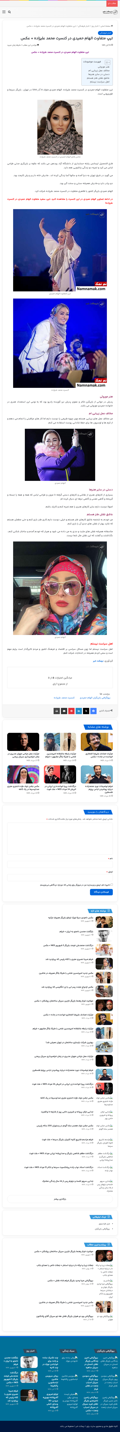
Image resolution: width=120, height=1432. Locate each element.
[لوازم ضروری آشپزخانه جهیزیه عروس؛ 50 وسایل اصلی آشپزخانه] (69, 1401)
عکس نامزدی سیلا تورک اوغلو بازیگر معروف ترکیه (70, 918)
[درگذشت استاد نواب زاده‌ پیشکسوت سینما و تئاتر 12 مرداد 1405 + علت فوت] (104, 1172)
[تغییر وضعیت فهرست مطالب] (106, 62)
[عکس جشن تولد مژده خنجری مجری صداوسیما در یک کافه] (23, 774)
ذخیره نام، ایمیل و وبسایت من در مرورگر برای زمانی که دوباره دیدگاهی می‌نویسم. (75, 885)
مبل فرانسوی (104, 1223)
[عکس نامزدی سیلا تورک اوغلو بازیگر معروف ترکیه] (104, 922)
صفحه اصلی (105, 26)
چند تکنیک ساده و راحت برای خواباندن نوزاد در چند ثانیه (50, 1362)
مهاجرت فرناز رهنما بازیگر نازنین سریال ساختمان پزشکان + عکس (63, 1001)
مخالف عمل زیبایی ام (99, 70)
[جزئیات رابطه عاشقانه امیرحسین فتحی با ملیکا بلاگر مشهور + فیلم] (60, 742)
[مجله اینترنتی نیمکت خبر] (110, 12)
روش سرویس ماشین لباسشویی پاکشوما (51, 1381)
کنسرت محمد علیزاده (64, 698)
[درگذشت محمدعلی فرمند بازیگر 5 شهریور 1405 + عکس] (104, 950)
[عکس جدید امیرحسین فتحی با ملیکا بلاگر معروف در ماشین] (104, 977)
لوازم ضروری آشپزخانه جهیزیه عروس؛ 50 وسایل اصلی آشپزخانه (50, 1401)
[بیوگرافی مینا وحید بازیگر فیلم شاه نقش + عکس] (104, 1289)
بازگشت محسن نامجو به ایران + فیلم (76, 931)
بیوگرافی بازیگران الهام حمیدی (95, 698)
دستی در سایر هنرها (99, 74)
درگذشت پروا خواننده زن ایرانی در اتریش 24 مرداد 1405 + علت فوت (60, 788)
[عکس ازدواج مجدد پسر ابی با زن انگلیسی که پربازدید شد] (104, 991)
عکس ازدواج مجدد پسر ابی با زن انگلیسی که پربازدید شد (67, 987)
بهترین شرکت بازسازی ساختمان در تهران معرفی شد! (69, 1042)
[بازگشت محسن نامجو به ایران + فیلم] (104, 936)
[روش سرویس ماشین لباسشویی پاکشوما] (69, 1380)
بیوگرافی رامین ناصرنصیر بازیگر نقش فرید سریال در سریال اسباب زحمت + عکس (90, 1404)
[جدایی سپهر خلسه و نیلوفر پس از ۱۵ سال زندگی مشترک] (104, 1186)
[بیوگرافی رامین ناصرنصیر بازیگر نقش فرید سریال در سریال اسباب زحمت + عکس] (109, 1402)
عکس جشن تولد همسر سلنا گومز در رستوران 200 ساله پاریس (65, 1126)
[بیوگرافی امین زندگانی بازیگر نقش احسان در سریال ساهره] (109, 1362)
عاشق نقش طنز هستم (98, 78)
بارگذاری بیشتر (60, 1199)
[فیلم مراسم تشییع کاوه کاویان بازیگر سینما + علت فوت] (104, 1144)
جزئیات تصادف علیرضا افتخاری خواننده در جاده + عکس (99, 755)
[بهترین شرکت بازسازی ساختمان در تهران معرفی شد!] (104, 1047)
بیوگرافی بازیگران (102, 1229)
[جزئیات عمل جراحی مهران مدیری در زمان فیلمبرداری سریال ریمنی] (23, 742)
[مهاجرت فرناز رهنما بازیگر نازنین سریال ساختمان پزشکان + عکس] (104, 1005)
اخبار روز (94, 26)
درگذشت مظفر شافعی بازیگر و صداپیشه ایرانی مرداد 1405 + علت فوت (61, 1153)
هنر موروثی (104, 67)
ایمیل (109, 871)
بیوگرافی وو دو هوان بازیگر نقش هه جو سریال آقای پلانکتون (64, 1316)
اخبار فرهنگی (83, 26)
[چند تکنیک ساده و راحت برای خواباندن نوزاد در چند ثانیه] (69, 1362)
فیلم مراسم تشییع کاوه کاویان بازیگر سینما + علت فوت (67, 1139)
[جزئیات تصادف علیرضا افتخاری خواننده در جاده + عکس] (97, 742)
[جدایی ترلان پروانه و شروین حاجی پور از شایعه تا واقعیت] (104, 1116)
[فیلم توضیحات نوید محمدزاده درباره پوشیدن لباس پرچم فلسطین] (97, 774)
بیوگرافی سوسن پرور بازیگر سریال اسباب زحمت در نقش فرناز (90, 1382)
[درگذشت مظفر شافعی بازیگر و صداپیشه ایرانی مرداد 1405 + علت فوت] (104, 1158)
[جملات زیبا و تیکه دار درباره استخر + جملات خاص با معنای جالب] (104, 1270)
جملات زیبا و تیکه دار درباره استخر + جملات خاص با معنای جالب (65, 1265)
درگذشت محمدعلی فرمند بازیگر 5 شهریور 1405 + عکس (68, 945)
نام (110, 858)
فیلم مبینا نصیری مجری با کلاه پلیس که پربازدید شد (69, 959)
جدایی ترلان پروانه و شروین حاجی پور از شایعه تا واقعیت (67, 1112)
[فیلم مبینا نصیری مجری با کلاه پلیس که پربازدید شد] (104, 964)
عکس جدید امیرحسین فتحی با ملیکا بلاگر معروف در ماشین (66, 973)
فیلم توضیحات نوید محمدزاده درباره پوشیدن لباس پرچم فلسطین (99, 789)
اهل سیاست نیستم (100, 82)
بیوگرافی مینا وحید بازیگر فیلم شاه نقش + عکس (70, 1280)
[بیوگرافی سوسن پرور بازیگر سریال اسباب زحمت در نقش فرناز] (109, 1381)
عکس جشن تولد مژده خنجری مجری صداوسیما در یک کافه (23, 788)
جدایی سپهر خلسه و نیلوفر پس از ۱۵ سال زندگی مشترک (67, 1181)
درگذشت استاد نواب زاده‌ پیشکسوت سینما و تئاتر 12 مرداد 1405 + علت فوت (58, 1167)
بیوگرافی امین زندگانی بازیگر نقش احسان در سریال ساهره (91, 1362)
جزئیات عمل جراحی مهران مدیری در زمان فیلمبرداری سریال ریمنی (23, 755)
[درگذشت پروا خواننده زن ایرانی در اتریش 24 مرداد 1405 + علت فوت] (60, 774)
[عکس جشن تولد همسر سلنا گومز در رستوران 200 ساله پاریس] (104, 1130)
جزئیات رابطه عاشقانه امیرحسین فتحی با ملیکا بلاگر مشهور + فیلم (60, 755)
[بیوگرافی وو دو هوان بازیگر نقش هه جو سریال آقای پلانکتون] (104, 1321)
